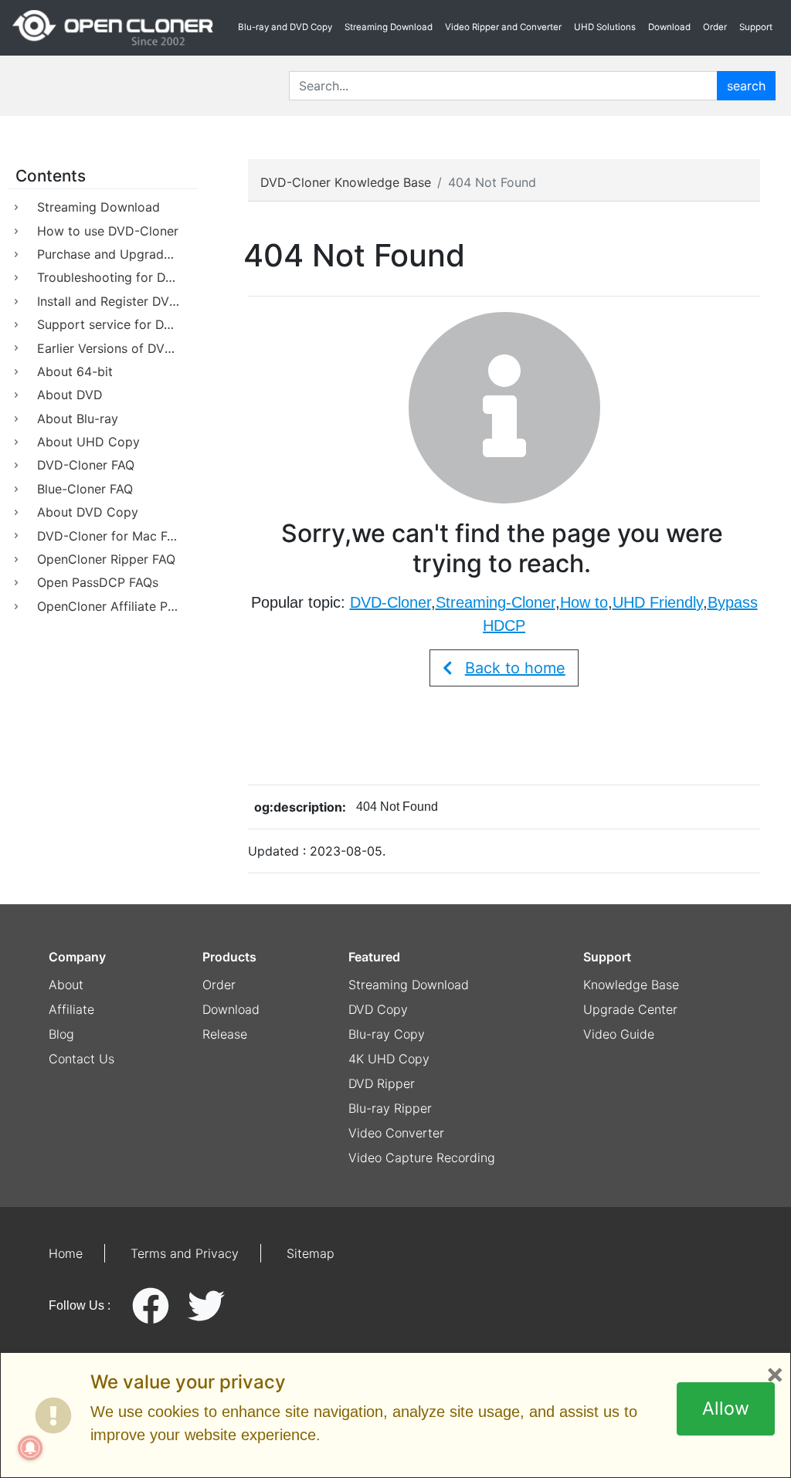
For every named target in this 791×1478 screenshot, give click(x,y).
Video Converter (396, 1133)
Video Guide (618, 1034)
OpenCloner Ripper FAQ (106, 559)
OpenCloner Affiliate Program (117, 606)
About (66, 984)
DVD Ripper (381, 1083)
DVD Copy (378, 1009)
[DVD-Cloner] (112, 27)
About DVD (70, 394)
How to (584, 602)
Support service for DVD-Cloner (117, 324)
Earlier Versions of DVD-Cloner (117, 348)
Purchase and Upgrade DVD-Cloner (117, 254)
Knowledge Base (631, 984)
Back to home (515, 668)
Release (224, 1034)
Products (229, 956)
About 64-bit (75, 371)
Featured (374, 956)
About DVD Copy (87, 512)
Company (77, 956)
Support (755, 27)
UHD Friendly (658, 602)
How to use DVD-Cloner (107, 231)
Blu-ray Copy (386, 1034)
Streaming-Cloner (495, 602)
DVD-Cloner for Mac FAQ (110, 536)
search (746, 85)
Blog (61, 1034)
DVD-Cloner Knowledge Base (345, 182)
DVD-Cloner (390, 602)
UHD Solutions (605, 27)
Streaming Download (389, 27)
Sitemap (310, 1253)
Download (669, 27)
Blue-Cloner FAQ (85, 489)
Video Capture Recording (421, 1157)
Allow (725, 1408)
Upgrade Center (630, 1009)
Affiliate (71, 1009)
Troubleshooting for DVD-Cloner (117, 277)
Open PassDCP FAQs (97, 582)
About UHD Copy (88, 441)
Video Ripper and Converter (503, 27)
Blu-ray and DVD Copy (285, 27)
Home (66, 1253)
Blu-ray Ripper (390, 1108)
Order (715, 27)
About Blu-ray (77, 418)
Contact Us (81, 1058)
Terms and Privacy (185, 1253)
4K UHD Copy (388, 1058)
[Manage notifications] (30, 1448)
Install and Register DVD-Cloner (117, 301)
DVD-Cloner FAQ (85, 465)
